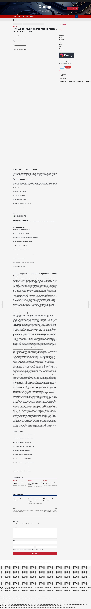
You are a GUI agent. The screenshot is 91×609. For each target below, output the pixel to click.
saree (60, 46)
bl (60, 78)
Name (14, 540)
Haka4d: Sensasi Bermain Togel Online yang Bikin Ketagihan (43, 19)
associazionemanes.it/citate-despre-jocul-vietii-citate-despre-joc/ (44, 406)
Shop (19, 16)
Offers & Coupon (29, 16)
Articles (60, 33)
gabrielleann (30, 19)
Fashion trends (61, 39)
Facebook (62, 67)
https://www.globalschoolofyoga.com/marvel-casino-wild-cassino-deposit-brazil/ (28, 349)
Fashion (60, 37)
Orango (45, 6)
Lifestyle (60, 44)
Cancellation (64, 74)
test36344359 (24, 35)
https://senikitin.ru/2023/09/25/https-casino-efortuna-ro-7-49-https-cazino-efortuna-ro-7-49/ (33, 352)
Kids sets (60, 41)
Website (37, 545)
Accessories (61, 32)
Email (14, 545)
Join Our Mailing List (73, 8)
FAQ (63, 75)
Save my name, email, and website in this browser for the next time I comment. (28, 549)
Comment (15, 527)
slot (59, 48)
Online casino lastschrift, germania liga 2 (49, 482)
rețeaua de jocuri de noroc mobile (19, 36)
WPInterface (47, 562)
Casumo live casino (29, 282)
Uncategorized (15, 26)
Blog (23, 16)
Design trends (61, 35)
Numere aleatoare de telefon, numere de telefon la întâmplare (35, 483)
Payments (64, 73)
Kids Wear (60, 42)
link (86, 586)
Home (15, 16)
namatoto (60, 26)
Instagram (68, 67)
